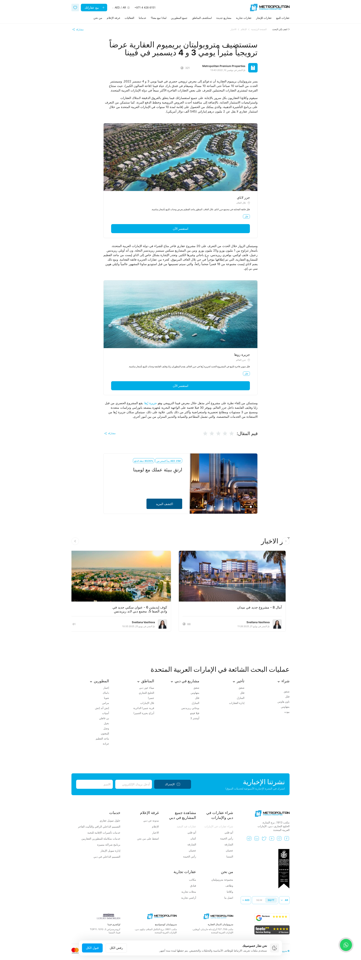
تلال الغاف (241, 202)
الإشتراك (170, 784)
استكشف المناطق (202, 17)
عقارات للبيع (283, 17)
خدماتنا (142, 17)
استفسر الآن (180, 228)
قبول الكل (92, 948)
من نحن (97, 17)
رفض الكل (116, 948)
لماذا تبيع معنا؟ (158, 17)
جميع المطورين (179, 17)
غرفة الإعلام (113, 17)
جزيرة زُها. (150, 403)
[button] (75, 541)
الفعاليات (129, 17)
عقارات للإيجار (264, 17)
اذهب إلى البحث (279, 29)
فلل (246, 216)
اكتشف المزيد (164, 504)
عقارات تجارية (244, 17)
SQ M (259, 900)
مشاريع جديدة (223, 17)
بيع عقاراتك (92, 7)
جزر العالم (241, 359)
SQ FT (271, 900)
